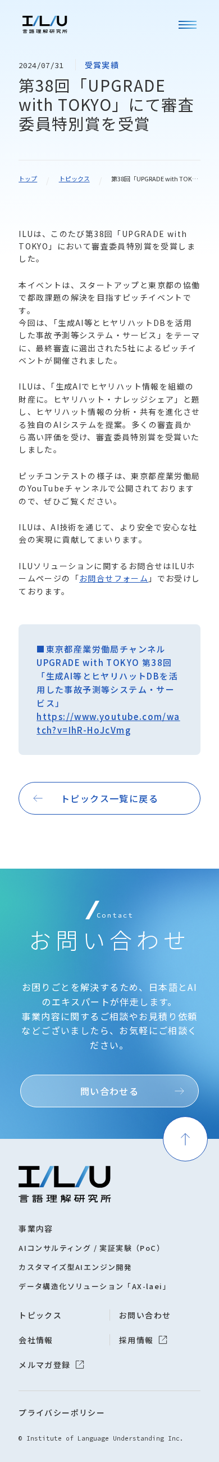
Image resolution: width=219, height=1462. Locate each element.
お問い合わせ (145, 1315)
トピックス (74, 178)
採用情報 (136, 1339)
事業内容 (36, 1228)
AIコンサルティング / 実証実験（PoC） (92, 1247)
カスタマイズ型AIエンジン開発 (75, 1267)
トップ (28, 178)
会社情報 (36, 1339)
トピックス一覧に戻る (109, 798)
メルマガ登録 (44, 1364)
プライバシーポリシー (62, 1412)
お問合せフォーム (113, 578)
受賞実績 (102, 64)
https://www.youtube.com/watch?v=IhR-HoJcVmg (108, 723)
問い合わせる (109, 1091)
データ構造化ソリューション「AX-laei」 (95, 1286)
